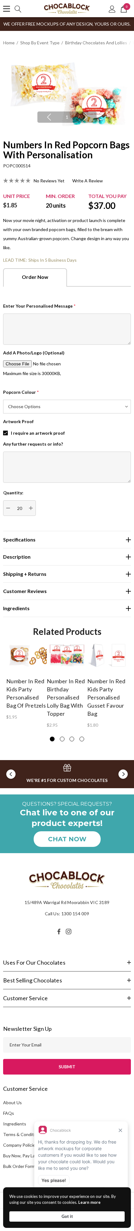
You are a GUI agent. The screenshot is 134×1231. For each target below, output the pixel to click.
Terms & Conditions (22, 1134)
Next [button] (85, 117)
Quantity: (13, 492)
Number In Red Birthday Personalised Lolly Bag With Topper (66, 697)
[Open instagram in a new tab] (69, 931)
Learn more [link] (89, 1202)
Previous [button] (49, 117)
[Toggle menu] (6, 8)
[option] (67, 93)
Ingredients (14, 1123)
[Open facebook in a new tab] (59, 931)
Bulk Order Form (19, 1166)
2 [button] (62, 739)
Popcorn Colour (21, 392)
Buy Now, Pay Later (22, 1155)
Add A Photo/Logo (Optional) (34, 352)
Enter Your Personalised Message (39, 306)
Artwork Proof (18, 421)
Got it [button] (67, 1216)
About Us (12, 1102)
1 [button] (67, 117)
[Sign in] (112, 9)
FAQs (8, 1113)
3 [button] (71, 739)
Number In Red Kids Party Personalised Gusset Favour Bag (106, 697)
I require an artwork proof (38, 433)
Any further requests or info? (33, 444)
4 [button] (81, 739)
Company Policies (20, 1145)
